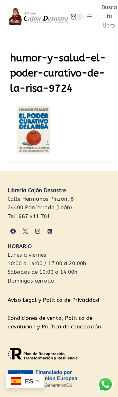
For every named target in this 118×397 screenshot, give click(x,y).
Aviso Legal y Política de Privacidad (53, 300)
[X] (25, 231)
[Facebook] (13, 231)
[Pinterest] (49, 231)
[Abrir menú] (89, 16)
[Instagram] (37, 231)
